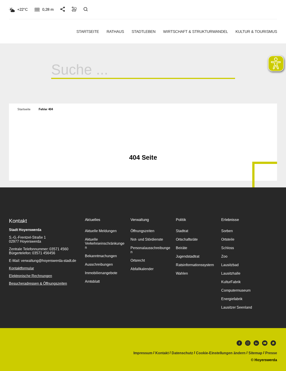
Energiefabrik (231, 299)
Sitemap (255, 353)
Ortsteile (227, 239)
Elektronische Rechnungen (30, 276)
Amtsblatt (92, 281)
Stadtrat (182, 231)
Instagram (248, 344)
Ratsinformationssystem (195, 265)
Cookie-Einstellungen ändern (221, 353)
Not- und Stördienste (146, 239)
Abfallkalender (142, 269)
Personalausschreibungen (150, 250)
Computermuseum (235, 290)
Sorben (227, 231)
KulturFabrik (231, 282)
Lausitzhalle (230, 273)
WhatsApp (273, 344)
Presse (271, 353)
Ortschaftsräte (187, 239)
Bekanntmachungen (101, 256)
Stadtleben (144, 32)
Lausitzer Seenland (236, 307)
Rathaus (115, 32)
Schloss (227, 248)
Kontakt (162, 353)
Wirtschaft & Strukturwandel (195, 32)
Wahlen (182, 273)
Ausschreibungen (99, 264)
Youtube (265, 344)
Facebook (239, 344)
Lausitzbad (230, 265)
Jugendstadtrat (187, 256)
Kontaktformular (21, 268)
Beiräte (181, 248)
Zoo (224, 256)
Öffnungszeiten (142, 231)
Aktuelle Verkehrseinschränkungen (104, 243)
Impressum (142, 353)
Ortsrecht (137, 260)
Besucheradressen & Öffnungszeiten (38, 283)
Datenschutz (182, 353)
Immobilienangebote (101, 273)
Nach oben (143, 146)
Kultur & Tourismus (256, 32)
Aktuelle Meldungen (101, 231)
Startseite (87, 32)
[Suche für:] (143, 73)
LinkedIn (256, 344)
